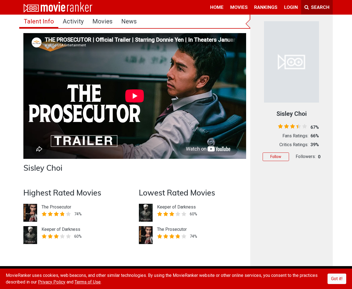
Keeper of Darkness (61, 229)
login (291, 7)
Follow (275, 156)
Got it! (337, 278)
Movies (102, 21)
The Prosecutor (56, 207)
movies (239, 7)
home (217, 7)
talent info (39, 21)
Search (319, 7)
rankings (265, 7)
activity (73, 21)
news (129, 21)
